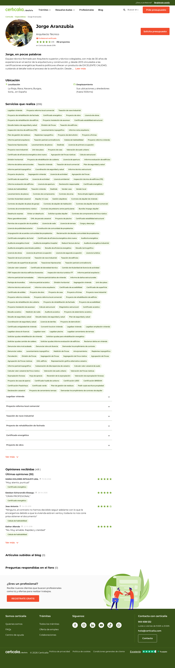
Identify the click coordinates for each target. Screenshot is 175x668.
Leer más (80, 68)
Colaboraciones (47, 635)
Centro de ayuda (14, 635)
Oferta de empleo (49, 629)
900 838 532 (144, 621)
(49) (52, 42)
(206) (39, 104)
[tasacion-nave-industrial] (109, 416)
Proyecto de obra (15, 445)
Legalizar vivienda (15, 396)
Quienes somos (13, 624)
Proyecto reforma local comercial (22, 406)
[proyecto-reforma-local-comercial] (109, 407)
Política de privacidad (59, 651)
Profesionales (86, 10)
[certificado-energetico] (109, 436)
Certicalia (9, 17)
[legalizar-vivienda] (109, 397)
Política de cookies (82, 651)
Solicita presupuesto (155, 31)
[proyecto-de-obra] (109, 445)
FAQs (8, 629)
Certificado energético (17, 435)
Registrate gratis (22, 598)
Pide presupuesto (156, 10)
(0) (43, 555)
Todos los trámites (49, 624)
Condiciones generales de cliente (109, 651)
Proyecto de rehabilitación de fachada (25, 425)
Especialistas (20, 17)
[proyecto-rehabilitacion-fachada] (109, 426)
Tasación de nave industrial (20, 416)
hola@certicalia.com (149, 631)
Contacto (147, 638)
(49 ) (38, 469)
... (73, 68)
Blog (100, 10)
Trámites (43, 10)
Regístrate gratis (162, 2)
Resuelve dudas (63, 10)
